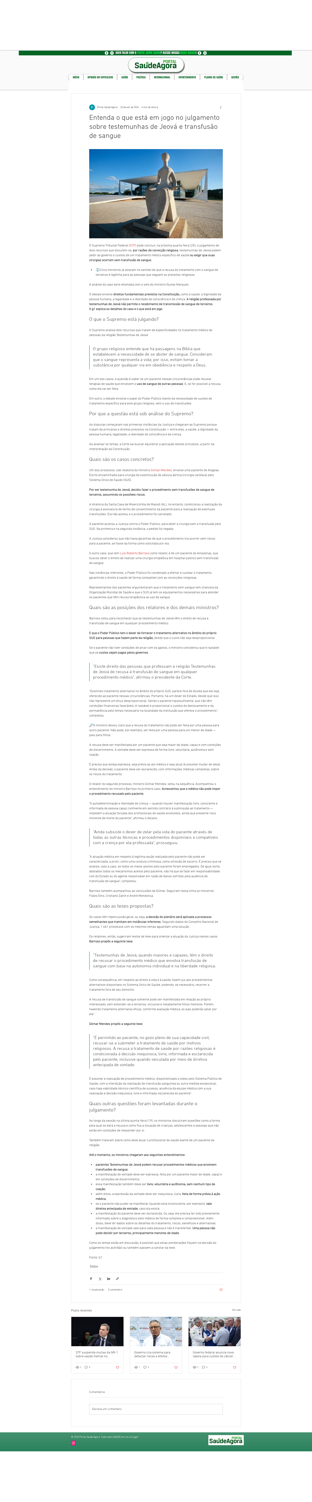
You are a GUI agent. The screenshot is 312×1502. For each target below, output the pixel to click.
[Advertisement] (108, 25)
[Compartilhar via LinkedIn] (108, 1278)
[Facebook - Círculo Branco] (106, 53)
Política (94, 1266)
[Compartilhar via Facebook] (91, 1278)
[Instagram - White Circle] (112, 53)
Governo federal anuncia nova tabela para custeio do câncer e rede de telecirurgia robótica (214, 1354)
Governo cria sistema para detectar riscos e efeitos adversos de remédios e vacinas (152, 1354)
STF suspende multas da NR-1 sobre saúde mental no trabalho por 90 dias (97, 1354)
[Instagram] (73, 1443)
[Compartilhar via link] (117, 1278)
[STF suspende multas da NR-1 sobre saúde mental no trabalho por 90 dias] (97, 1331)
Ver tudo (236, 1310)
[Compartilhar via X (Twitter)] (99, 1278)
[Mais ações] (220, 107)
